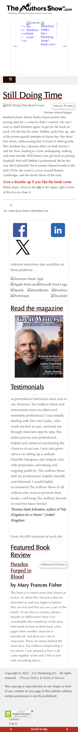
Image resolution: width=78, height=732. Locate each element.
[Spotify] (17, 290)
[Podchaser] (20, 296)
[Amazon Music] (27, 279)
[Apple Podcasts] (23, 285)
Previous (7, 461)
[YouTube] (59, 296)
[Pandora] (59, 290)
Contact (14, 719)
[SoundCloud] (52, 285)
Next (70, 461)
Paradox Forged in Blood (21, 571)
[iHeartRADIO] (38, 290)
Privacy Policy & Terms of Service (42, 678)
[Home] (39, 8)
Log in (13, 723)
